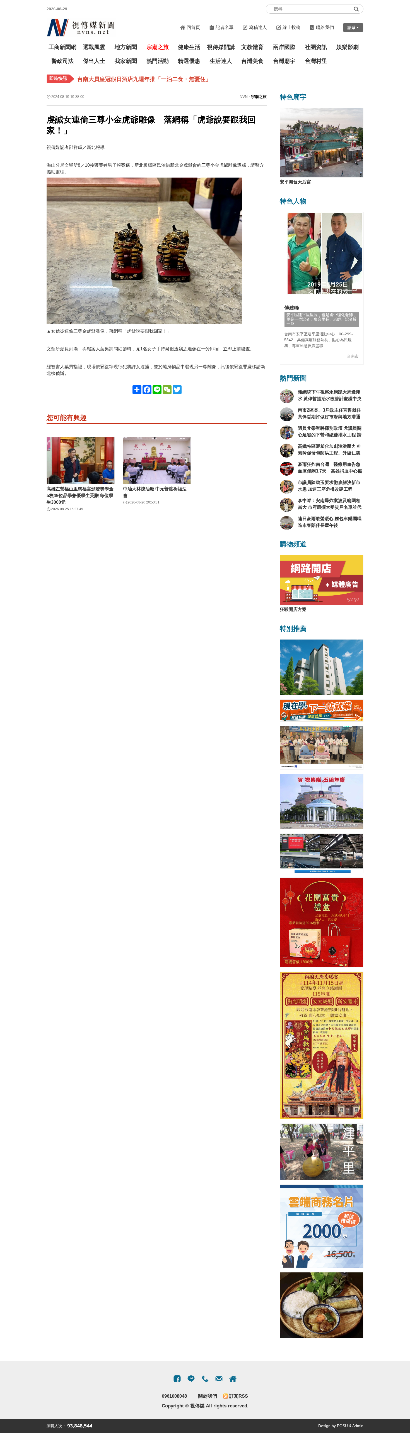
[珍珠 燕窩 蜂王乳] (321, 922)
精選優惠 (189, 61)
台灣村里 (316, 61)
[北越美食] (321, 1305)
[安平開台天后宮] (321, 142)
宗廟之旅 (157, 47)
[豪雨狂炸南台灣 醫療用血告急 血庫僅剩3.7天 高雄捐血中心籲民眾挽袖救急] (287, 469)
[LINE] (191, 1379)
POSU (342, 1426)
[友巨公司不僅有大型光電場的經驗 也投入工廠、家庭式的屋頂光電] (321, 853)
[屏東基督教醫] (321, 747)
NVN (244, 96)
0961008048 (174, 1396)
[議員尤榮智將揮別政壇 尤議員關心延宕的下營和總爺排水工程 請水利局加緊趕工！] (287, 432)
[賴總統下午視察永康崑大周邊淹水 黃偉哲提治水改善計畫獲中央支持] (287, 396)
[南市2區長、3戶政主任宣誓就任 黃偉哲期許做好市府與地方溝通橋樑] (287, 414)
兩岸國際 (284, 47)
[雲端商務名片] (321, 1226)
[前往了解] (321, 253)
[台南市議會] (321, 801)
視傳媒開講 (221, 47)
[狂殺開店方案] (321, 580)
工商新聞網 (62, 47)
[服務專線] (205, 1379)
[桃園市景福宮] (321, 1045)
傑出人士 (94, 61)
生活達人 (221, 61)
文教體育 (252, 47)
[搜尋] (356, 9)
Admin (357, 1426)
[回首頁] (81, 27)
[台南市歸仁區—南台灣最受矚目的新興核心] (321, 667)
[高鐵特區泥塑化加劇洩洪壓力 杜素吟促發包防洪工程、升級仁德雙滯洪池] (287, 451)
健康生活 (189, 47)
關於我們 (207, 1396)
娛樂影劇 (347, 47)
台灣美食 (252, 61)
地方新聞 (126, 47)
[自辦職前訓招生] (321, 711)
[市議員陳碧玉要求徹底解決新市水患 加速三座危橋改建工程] (287, 487)
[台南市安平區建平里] (321, 1152)
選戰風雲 (94, 47)
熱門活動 (157, 61)
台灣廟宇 (284, 61)
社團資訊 (316, 47)
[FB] (177, 1379)
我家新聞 (126, 61)
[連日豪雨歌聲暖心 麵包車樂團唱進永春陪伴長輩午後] (287, 523)
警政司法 (62, 61)
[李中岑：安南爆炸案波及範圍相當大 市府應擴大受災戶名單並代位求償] (287, 505)
